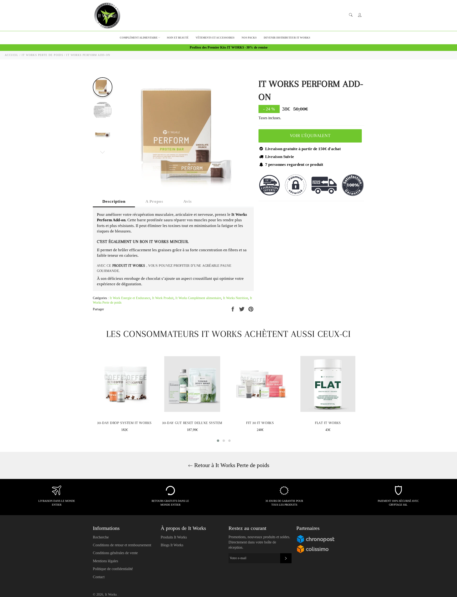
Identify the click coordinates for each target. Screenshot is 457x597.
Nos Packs (249, 37)
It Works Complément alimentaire (198, 298)
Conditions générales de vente (115, 553)
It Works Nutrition (235, 298)
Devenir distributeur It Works (287, 37)
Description (113, 201)
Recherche (101, 537)
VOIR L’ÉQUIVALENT (310, 135)
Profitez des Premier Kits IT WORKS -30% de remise (229, 47)
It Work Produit (163, 298)
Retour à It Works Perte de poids (231, 465)
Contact (98, 577)
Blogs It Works (172, 545)
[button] (218, 440)
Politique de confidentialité (113, 569)
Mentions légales (105, 561)
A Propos (154, 201)
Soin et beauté (178, 37)
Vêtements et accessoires (215, 37)
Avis (187, 201)
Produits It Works (174, 537)
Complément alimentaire (139, 37)
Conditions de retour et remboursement (122, 545)
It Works (111, 594)
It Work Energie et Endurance (130, 298)
